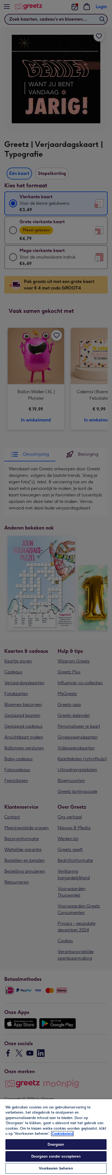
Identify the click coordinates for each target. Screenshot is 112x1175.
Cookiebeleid (62, 1134)
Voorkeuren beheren (56, 1168)
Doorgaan (56, 1144)
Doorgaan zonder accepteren (55, 1156)
